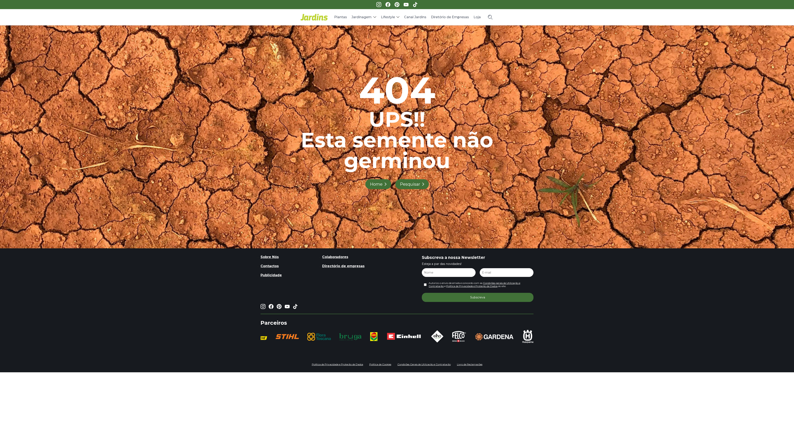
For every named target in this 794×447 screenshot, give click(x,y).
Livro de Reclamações (469, 364)
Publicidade (271, 275)
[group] (267, 337)
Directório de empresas (343, 266)
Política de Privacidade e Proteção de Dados (471, 286)
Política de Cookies (380, 364)
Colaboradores (335, 257)
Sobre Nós (270, 257)
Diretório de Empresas (450, 17)
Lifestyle (388, 17)
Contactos (270, 266)
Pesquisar (410, 184)
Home (376, 184)
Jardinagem (362, 17)
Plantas (340, 17)
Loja (477, 17)
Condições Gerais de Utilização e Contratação (424, 364)
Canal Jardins (415, 17)
